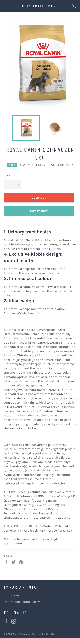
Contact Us (11, 595)
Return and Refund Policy (22, 601)
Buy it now (39, 211)
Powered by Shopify (43, 634)
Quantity (9, 175)
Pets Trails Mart (40, 6)
